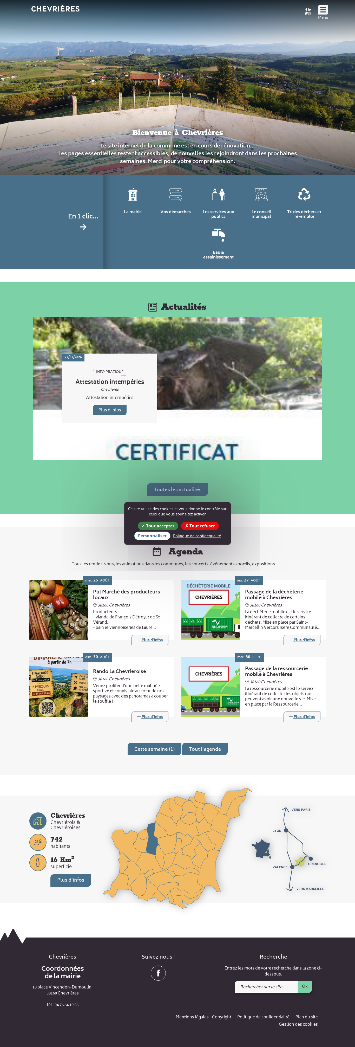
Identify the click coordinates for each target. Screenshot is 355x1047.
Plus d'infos (109, 410)
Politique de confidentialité (263, 1017)
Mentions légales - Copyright (203, 1017)
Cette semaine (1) (154, 750)
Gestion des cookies (298, 1025)
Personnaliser (152, 536)
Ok (305, 986)
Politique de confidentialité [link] (197, 535)
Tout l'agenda (205, 750)
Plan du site (306, 1017)
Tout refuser (201, 526)
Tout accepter (159, 526)
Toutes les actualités (177, 490)
